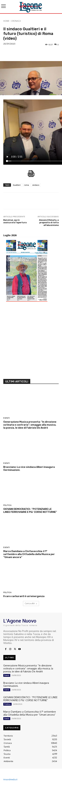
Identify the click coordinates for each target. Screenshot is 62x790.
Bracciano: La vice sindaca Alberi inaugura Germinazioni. (26, 684)
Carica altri (30, 603)
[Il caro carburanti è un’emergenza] (31, 576)
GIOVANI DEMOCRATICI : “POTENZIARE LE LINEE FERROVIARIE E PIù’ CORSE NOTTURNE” (30, 510)
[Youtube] (19, 649)
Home (6, 21)
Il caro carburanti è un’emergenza (23, 596)
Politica (7, 505)
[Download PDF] (31, 175)
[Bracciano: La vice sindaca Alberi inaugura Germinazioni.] (31, 447)
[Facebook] (5, 649)
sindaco (35, 185)
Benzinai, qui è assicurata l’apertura (15, 221)
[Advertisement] (31, 342)
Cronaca (16, 21)
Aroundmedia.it (10, 779)
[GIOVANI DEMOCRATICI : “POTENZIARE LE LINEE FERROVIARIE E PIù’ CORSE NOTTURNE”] (31, 489)
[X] (15, 649)
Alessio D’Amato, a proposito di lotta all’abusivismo (49, 222)
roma (26, 185)
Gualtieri (17, 185)
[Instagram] (10, 649)
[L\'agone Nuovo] (31, 6)
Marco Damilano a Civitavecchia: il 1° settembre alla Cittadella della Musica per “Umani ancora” (29, 554)
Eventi (6, 418)
